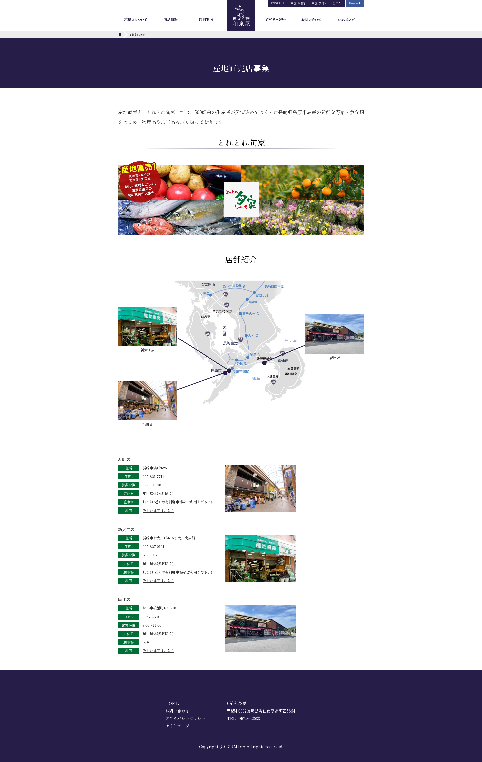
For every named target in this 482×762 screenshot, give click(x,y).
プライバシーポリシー (185, 718)
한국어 (336, 3)
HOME (172, 703)
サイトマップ (177, 726)
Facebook (355, 3)
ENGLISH (277, 3)
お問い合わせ (177, 711)
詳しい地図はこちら (158, 510)
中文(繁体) (319, 3)
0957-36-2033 (248, 718)
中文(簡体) (298, 3)
